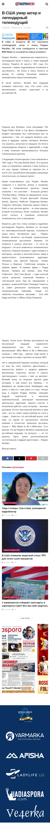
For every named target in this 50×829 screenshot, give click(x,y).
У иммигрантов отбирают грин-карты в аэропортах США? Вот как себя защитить (25, 604)
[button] (25, 659)
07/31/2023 (6, 515)
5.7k (14, 609)
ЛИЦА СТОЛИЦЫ (10, 503)
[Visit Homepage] (24, 3)
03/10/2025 (6, 609)
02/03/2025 (6, 562)
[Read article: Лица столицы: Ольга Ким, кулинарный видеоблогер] (25, 488)
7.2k (14, 562)
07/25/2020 (6, 27)
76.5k (15, 515)
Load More (25, 618)
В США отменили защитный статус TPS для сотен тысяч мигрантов (24, 557)
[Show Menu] (3, 4)
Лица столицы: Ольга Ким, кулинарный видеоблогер (24, 509)
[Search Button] (47, 4)
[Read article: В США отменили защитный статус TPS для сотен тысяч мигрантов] (25, 535)
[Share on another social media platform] (42, 458)
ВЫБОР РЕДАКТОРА (11, 550)
